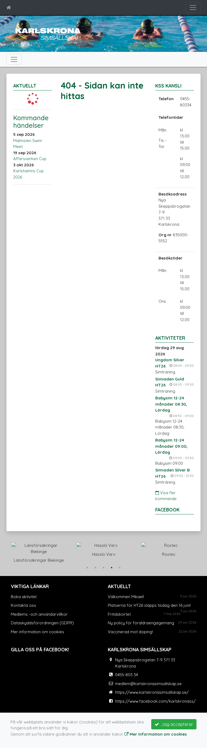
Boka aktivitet (24, 596)
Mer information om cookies (37, 631)
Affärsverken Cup (29, 158)
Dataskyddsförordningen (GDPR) (42, 622)
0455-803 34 (126, 674)
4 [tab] (111, 567)
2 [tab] (95, 567)
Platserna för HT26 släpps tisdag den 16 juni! (149, 605)
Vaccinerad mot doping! (130, 631)
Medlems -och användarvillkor (39, 614)
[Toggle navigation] (193, 7)
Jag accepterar (176, 724)
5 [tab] (119, 567)
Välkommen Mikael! (126, 596)
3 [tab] (103, 567)
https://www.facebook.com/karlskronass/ (155, 701)
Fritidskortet (119, 614)
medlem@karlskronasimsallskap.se (148, 683)
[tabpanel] (39, 552)
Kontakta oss (23, 605)
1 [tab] (87, 567)
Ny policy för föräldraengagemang (141, 622)
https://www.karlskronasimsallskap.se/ (152, 692)
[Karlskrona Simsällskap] (47, 33)
